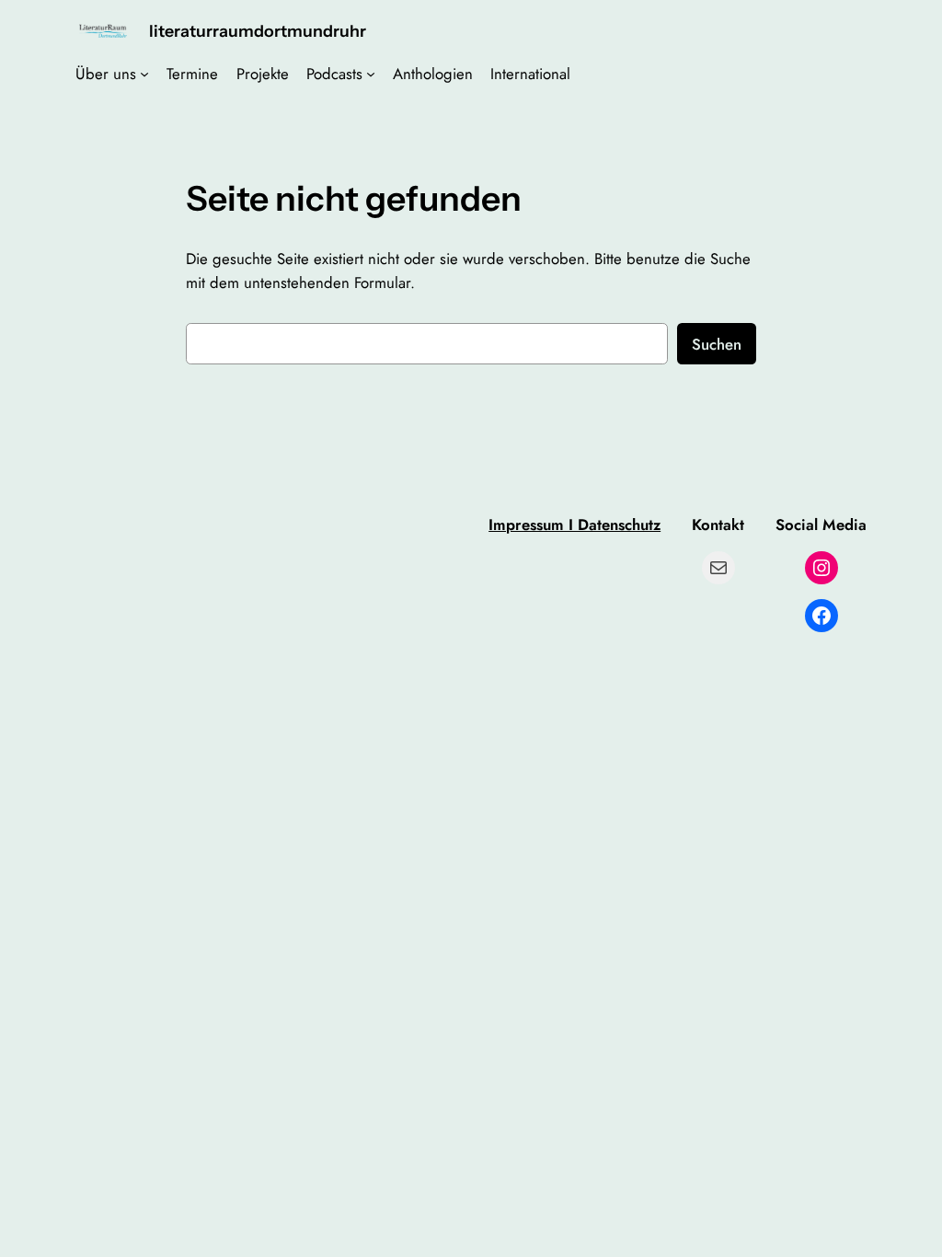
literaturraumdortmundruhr (257, 30)
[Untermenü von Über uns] (144, 73)
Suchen (716, 344)
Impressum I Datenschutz (574, 524)
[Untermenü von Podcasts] (370, 73)
